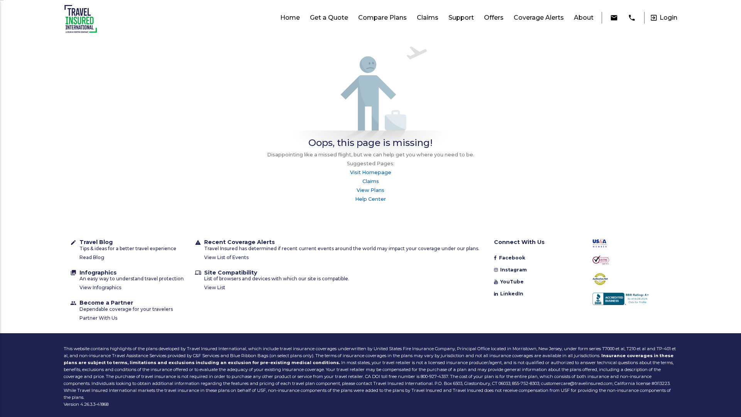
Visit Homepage (370, 172)
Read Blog (92, 257)
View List (214, 287)
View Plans (370, 190)
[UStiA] (630, 244)
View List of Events (226, 257)
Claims (370, 181)
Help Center (370, 199)
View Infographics (100, 287)
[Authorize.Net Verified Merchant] (630, 279)
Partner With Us (98, 318)
